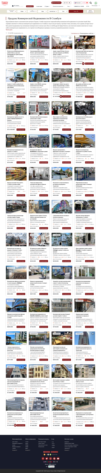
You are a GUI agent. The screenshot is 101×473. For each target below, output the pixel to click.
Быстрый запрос (21, 63)
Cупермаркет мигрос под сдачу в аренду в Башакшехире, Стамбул (61, 84)
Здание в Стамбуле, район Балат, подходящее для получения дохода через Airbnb (15, 85)
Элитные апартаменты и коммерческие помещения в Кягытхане (14, 348)
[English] (44, 461)
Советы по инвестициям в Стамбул (71, 446)
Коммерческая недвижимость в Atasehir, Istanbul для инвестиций (39, 315)
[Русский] (46, 461)
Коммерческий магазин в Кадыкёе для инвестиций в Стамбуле (61, 315)
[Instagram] (84, 2)
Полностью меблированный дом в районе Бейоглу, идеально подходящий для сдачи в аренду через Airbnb (15, 53)
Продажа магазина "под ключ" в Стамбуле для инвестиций (15, 183)
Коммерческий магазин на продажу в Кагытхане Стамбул (39, 117)
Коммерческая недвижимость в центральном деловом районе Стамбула (15, 414)
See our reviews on (50, 464)
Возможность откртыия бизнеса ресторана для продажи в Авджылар (61, 184)
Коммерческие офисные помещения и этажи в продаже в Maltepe (16, 282)
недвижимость (30, 6)
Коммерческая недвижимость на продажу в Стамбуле (15, 150)
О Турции (47, 6)
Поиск (75, 11)
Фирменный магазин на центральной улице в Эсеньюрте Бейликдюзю (84, 184)
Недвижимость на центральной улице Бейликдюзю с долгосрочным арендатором (84, 414)
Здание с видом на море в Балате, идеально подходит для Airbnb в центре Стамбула (61, 52)
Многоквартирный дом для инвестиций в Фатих (37, 413)
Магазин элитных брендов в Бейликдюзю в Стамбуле (83, 216)
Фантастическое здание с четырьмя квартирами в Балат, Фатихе (39, 380)
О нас (68, 6)
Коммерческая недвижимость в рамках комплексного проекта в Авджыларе (84, 348)
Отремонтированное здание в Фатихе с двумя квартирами (37, 51)
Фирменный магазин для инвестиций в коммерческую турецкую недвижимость (60, 348)
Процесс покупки (41, 443)
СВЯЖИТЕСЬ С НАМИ (79, 6)
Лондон (53, 443)
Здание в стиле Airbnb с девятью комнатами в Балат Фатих (38, 84)
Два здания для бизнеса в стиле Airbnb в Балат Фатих (83, 84)
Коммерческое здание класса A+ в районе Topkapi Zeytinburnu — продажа (15, 118)
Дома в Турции (15, 441)
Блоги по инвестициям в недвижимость (71, 445)
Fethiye (26, 445)
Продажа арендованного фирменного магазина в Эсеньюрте (61, 150)
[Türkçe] (52, 461)
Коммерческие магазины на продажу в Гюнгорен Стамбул (14, 249)
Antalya (26, 446)
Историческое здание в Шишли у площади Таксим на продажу (38, 249)
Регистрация (94, 5)
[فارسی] (50, 461)
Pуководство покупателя (58, 6)
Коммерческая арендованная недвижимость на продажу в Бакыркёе (83, 283)
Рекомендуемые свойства (82, 33)
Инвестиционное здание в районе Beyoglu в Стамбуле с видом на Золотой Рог (84, 250)
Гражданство (67, 441)
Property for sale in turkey (69, 443)
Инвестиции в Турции (42, 441)
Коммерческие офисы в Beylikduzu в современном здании (38, 150)
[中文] (49, 461)
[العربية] (47, 461)
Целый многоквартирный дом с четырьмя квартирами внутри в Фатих (61, 414)
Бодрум (26, 443)
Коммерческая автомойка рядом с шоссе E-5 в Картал (84, 117)
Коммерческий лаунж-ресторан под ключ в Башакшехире (84, 51)
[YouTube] (87, 2)
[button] (11, 11)
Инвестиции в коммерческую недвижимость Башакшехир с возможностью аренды (60, 118)
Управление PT (67, 448)
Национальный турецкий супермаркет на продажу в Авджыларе (82, 316)
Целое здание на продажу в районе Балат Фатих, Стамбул (61, 380)
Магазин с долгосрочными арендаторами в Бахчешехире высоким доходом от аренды (37, 348)
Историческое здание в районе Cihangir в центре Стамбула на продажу (61, 250)
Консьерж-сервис (41, 446)
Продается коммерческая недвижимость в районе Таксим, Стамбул (84, 151)
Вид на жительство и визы (42, 445)
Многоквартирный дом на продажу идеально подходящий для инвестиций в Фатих (16, 381)
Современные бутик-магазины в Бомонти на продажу (61, 216)
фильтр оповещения (90, 11)
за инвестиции (39, 6)
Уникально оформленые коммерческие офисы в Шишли (38, 183)
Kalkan (26, 448)
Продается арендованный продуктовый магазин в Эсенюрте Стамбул (38, 283)
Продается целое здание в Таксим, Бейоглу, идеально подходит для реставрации (38, 217)
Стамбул (26, 441)
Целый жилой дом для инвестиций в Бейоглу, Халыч (85, 380)
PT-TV (87, 6)
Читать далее (9, 29)
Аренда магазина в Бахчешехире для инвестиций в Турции (15, 216)
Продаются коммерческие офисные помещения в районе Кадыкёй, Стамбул (16, 316)
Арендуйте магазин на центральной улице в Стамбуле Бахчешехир (61, 282)
